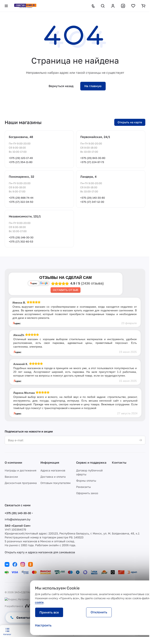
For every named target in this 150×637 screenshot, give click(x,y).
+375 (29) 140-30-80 (92, 197)
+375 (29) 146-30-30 (21, 237)
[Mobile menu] (6, 6)
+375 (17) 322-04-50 (21, 201)
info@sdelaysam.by (17, 519)
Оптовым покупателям (55, 483)
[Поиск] (103, 6)
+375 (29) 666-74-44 (21, 197)
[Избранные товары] (133, 6)
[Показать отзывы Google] (44, 283)
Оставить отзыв (65, 290)
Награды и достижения (20, 470)
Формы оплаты (86, 480)
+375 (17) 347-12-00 (92, 201)
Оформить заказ (87, 493)
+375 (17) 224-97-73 (92, 162)
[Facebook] (14, 564)
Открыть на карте (130, 122)
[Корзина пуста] (143, 6)
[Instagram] (22, 564)
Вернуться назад (61, 86)
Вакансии (11, 476)
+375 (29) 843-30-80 (92, 157)
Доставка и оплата (53, 476)
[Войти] (113, 6)
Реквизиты (83, 486)
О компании (13, 462)
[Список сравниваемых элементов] (123, 6)
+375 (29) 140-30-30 (18, 513)
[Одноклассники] (30, 564)
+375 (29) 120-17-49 (21, 157)
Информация (49, 462)
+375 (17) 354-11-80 (20, 162)
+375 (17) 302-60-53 (21, 241)
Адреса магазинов (52, 470)
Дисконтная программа (21, 483)
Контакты (119, 462)
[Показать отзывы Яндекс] (33, 283)
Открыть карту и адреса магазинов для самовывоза (40, 552)
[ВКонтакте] (7, 564)
